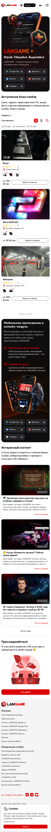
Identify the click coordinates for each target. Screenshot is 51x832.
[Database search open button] (47, 120)
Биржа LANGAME (8, 770)
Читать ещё (25, 631)
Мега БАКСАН (10, 222)
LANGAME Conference (10, 766)
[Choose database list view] (36, 121)
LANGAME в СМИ (8, 777)
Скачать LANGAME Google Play (14, 726)
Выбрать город (25, 314)
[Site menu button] (47, 5)
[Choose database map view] (41, 121)
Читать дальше (41, 514)
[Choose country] (21, 5)
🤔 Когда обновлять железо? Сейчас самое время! (23, 554)
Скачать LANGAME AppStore (13, 722)
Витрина (4, 737)
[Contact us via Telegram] (32, 794)
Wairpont (8, 279)
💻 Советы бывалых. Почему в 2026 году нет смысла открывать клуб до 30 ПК (25, 608)
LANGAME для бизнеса (11, 758)
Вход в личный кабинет (11, 741)
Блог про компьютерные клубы (14, 773)
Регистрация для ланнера (12, 715)
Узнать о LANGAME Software (13, 762)
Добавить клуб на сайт (10, 755)
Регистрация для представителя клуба (17, 751)
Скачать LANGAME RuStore (13, 733)
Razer (6, 163)
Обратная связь (8, 718)
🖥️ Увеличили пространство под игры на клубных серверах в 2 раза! (25, 499)
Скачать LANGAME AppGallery (14, 730)
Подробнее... (10, 821)
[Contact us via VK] (27, 794)
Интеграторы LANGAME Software (15, 781)
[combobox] (30, 5)
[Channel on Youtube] (36, 794)
